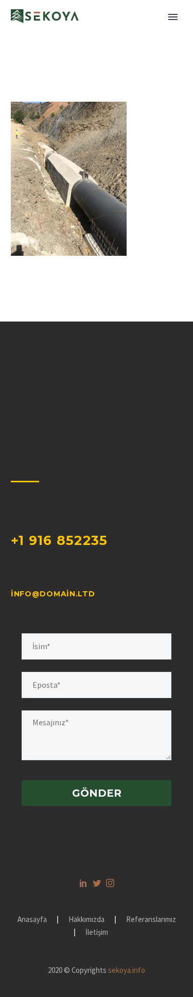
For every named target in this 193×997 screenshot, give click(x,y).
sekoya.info (126, 970)
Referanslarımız (151, 920)
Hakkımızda (86, 920)
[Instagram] (110, 883)
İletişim (96, 932)
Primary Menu (173, 17)
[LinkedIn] (83, 883)
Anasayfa (32, 920)
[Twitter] (97, 883)
